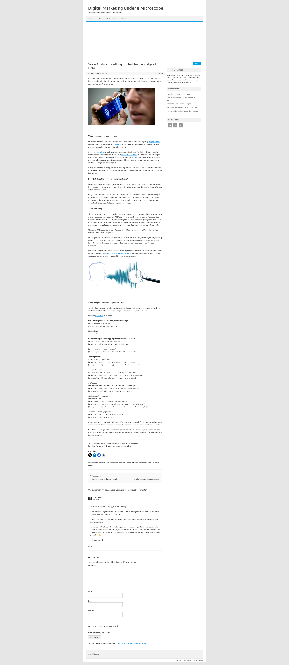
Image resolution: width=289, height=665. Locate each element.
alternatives (100, 152)
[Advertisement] (144, 40)
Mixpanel (128, 253)
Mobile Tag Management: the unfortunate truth (182, 107)
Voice (108, 462)
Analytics (122, 462)
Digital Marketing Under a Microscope (125, 8)
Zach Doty (97, 497)
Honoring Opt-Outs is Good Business (147, 479)
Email (90, 601)
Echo (135, 157)
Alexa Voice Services (128, 155)
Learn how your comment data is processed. (131, 643)
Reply (90, 546)
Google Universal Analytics (114, 253)
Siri (153, 462)
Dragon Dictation (154, 142)
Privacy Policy (111, 18)
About (99, 18)
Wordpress (199, 660)
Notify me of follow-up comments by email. (103, 626)
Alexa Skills (99, 316)
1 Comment (159, 73)
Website (91, 610)
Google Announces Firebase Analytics (104, 479)
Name (90, 591)
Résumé (123, 18)
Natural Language (145, 462)
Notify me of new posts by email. (99, 633)
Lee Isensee (95, 73)
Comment (92, 565)
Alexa (116, 462)
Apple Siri (118, 144)
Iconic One (178, 660)
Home (90, 18)
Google (128, 462)
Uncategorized (100, 462)
